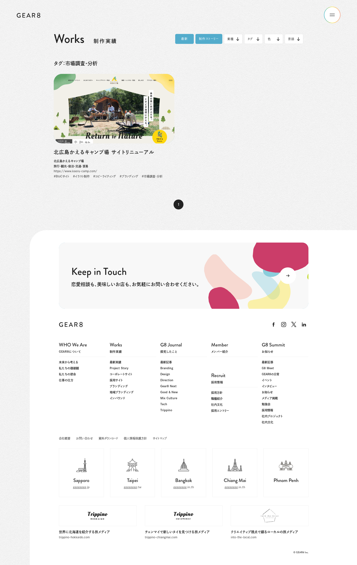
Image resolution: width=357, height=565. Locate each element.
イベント (267, 380)
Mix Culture (168, 398)
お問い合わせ (84, 438)
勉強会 (266, 404)
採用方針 (217, 392)
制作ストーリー (209, 38)
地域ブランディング (122, 392)
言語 (291, 38)
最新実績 (115, 362)
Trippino (166, 410)
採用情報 (267, 410)
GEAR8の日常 (270, 374)
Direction (166, 380)
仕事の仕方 (66, 380)
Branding (166, 368)
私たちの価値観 (69, 368)
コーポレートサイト (121, 374)
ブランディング (119, 386)
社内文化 (267, 422)
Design (165, 374)
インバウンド (117, 398)
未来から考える (68, 362)
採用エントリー (220, 410)
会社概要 (64, 438)
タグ (250, 38)
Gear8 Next (168, 386)
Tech (163, 404)
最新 (184, 38)
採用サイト (116, 380)
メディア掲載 (270, 398)
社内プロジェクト (272, 416)
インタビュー (269, 386)
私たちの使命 (67, 374)
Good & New (169, 392)
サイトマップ (160, 438)
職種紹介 (217, 398)
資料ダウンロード (108, 438)
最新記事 (166, 362)
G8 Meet (268, 368)
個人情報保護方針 (135, 438)
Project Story (119, 368)
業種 (230, 38)
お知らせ (267, 392)
